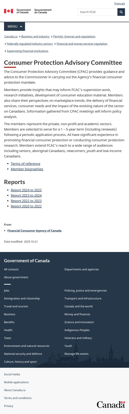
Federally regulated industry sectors (30, 44)
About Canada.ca (15, 390)
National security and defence (23, 354)
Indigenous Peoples (77, 330)
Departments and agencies (81, 269)
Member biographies (27, 169)
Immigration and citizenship (22, 298)
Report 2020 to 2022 (26, 206)
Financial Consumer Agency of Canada (34, 230)
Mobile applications (16, 382)
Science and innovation (79, 322)
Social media (12, 374)
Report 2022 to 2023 (26, 201)
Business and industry (35, 36)
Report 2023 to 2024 (26, 195)
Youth (68, 346)
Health (8, 330)
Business (9, 314)
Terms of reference (25, 163)
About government (16, 277)
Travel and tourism (16, 306)
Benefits (9, 322)
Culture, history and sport (20, 362)
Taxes (7, 338)
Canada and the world (78, 306)
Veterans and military (78, 338)
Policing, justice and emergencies (85, 290)
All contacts (11, 269)
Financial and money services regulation (82, 44)
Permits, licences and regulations (74, 36)
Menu (13, 26)
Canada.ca (10, 36)
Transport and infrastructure (82, 298)
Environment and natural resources (26, 346)
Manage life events (76, 354)
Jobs (6, 290)
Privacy (8, 406)
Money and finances (77, 314)
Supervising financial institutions (27, 51)
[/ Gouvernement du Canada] (28, 10)
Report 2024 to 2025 (26, 190)
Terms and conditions (18, 398)
